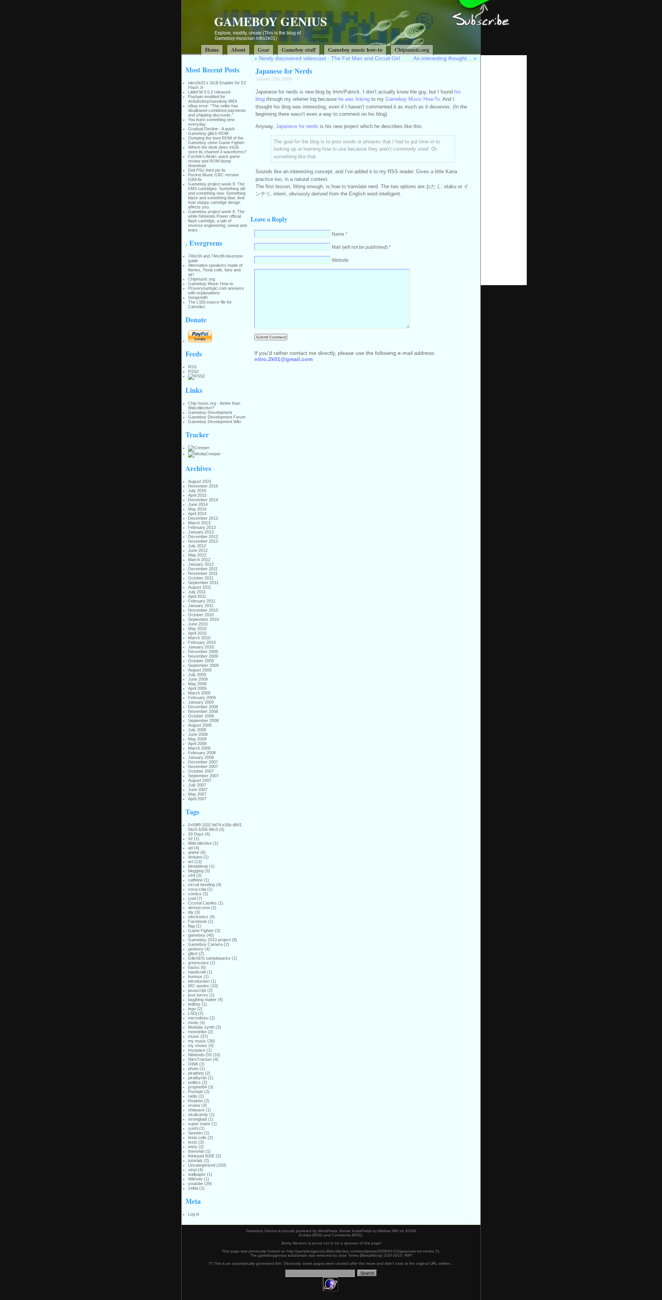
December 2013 (203, 518)
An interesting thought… (442, 58)
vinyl (192, 1169)
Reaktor (195, 1100)
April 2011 (197, 596)
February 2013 (202, 527)
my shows (197, 1045)
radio (192, 1096)
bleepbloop (198, 866)
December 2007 (203, 762)
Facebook (197, 921)
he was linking (354, 99)
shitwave (196, 1110)
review (194, 1105)
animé (193, 852)
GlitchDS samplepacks (209, 958)
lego (192, 1008)
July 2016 (197, 490)
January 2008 (201, 757)
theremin (196, 1151)
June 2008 (198, 734)
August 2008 (199, 725)
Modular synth (201, 1027)
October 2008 (201, 716)
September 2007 (203, 775)
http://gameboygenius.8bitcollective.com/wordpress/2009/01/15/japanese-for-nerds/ (360, 1251)
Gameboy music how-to (355, 50)
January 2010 (201, 647)
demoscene (199, 907)
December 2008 (203, 706)
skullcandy (198, 1114)
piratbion (196, 1073)
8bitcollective (200, 843)
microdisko (198, 1018)
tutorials (195, 1160)
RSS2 (193, 371)
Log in (193, 1214)
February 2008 (202, 752)
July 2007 (197, 785)
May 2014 (197, 509)
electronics (198, 916)
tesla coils (197, 1137)
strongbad (197, 1119)
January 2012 (201, 564)
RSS (192, 366)
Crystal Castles (202, 903)
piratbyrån (197, 1077)
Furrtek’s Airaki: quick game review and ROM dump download (214, 161)
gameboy (196, 935)
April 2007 (197, 798)
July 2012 (197, 545)
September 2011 (203, 582)
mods (193, 1022)
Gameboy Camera (205, 944)
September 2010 (203, 619)
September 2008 (203, 720)
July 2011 (197, 591)
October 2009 (201, 660)
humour (195, 976)
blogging (195, 870)
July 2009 (197, 674)
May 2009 (197, 683)
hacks (194, 967)
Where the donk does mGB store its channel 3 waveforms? (217, 149)
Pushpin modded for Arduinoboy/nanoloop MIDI (212, 98)
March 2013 (199, 522)
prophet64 (197, 1087)
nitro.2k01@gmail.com (283, 359)
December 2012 (203, 536)
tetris (192, 1146)
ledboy (194, 1004)
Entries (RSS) (311, 1235)
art (190, 861)
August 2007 (199, 780)
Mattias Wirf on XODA (397, 1231)
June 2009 (198, 679)
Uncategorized (201, 1165)
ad (190, 847)
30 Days (196, 834)
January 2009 (201, 702)
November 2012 (203, 541)
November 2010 (203, 610)
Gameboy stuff (299, 50)
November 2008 (203, 711)
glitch (193, 953)
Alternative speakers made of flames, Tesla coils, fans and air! (215, 270)
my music (197, 1041)
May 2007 (197, 794)
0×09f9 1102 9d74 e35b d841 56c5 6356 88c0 (215, 827)
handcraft (197, 972)
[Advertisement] (504, 170)
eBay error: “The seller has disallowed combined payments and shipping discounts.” (217, 110)
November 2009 (203, 656)
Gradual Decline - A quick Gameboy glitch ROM (211, 131)
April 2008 (197, 743)
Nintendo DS (199, 1054)
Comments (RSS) (347, 1235)
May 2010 (197, 628)
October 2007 (201, 771)
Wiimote (195, 1179)
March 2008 (199, 748)
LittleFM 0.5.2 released (209, 92)
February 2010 (202, 642)
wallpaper (197, 1174)
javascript (197, 990)
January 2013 (201, 532)
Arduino (195, 857)
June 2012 (198, 550)
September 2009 (203, 665)
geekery (195, 949)
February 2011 (201, 601)
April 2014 (197, 513)
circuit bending (201, 884)
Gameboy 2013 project (209, 939)
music (193, 1036)
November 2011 (203, 573)
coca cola (197, 889)
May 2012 (197, 555)
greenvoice (198, 962)
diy (190, 912)
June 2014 (198, 504)
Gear (263, 50)
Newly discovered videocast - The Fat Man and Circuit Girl (329, 58)
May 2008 (197, 739)
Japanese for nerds (297, 126)
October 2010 (201, 614)
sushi (193, 1128)
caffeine (195, 880)
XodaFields (362, 1231)
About (238, 50)
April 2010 (197, 633)
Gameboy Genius (270, 21)
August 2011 (199, 587)
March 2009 (199, 693)
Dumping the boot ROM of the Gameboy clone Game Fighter (216, 140)
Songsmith (198, 297)
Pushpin (195, 1091)
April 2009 (197, 688)
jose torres (198, 995)
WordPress (327, 1231)
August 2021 (199, 481)
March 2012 (199, 559)
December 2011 (203, 568)
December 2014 (203, 499)
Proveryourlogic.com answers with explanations (216, 290)
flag (191, 926)
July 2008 (197, 729)
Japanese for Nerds (284, 71)
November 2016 (203, 486)
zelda (193, 1188)
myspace (196, 1050)
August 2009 (199, 670)
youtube (195, 1183)
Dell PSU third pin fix (207, 170)
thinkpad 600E (201, 1156)
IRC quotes (198, 985)
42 (190, 838)
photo (193, 1068)
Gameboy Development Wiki (214, 421)
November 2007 (203, 766)
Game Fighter (201, 930)
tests (192, 1142)
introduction (199, 981)
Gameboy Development (210, 412)
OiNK (193, 1064)
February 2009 (202, 697)
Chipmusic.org (412, 50)
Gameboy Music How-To (412, 99)
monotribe (197, 1031)
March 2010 (199, 637)
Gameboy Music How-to (210, 283)
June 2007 (198, 789)
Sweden (195, 1133)
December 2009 (203, 651)
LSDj (192, 1013)
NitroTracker (200, 1059)
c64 (191, 875)
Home (212, 50)
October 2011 (200, 578)
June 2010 (198, 624)
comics (195, 893)
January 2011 (200, 605)
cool (192, 898)
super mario (199, 1123)
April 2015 (197, 495)
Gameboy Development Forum (217, 417)
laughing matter (202, 999)
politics (194, 1082)
